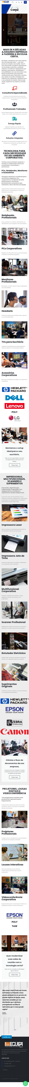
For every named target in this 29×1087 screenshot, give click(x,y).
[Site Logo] (6, 2)
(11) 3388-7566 (7, 1063)
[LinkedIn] (21, 2)
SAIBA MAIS (4, 1054)
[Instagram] (19, 2)
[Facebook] (16, 2)
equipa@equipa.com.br (9, 1066)
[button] (12, 2)
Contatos (5, 1070)
